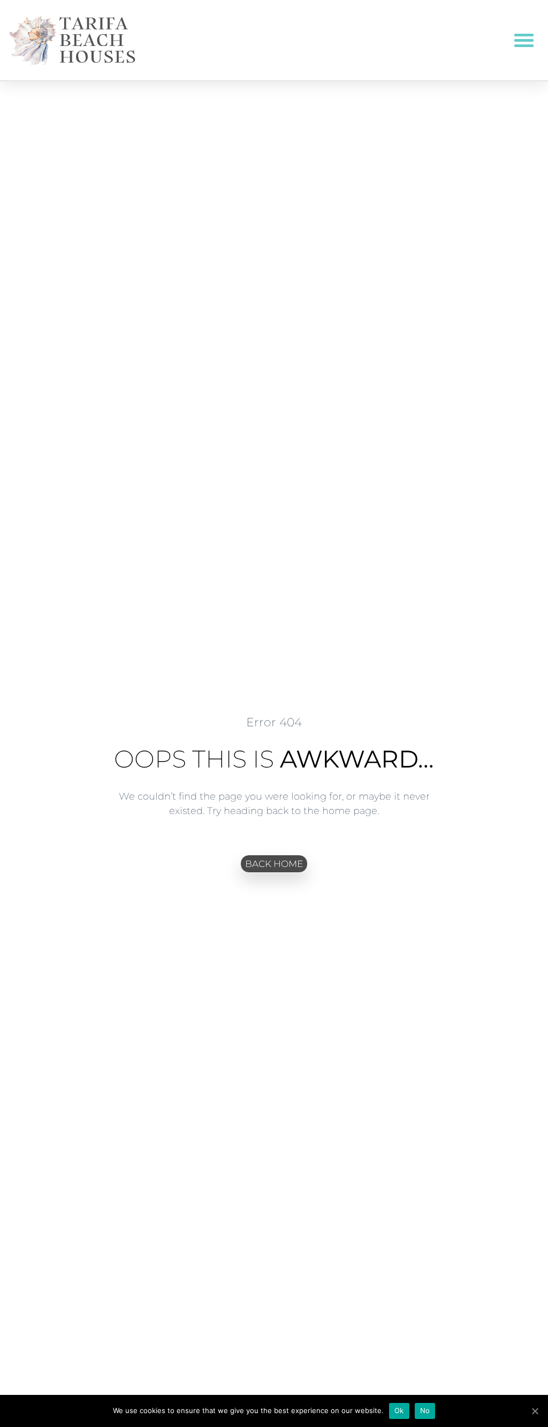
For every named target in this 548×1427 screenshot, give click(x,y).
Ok (399, 1410)
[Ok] (534, 1411)
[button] (524, 40)
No (425, 1410)
